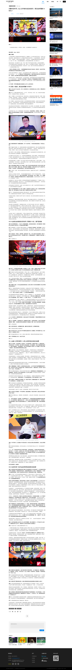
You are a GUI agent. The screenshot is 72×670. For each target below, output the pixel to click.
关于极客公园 (34, 656)
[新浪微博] (15, 611)
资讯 (43, 1)
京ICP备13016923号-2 (10, 668)
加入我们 (33, 660)
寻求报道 (33, 658)
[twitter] (18, 611)
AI (15, 608)
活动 (47, 1)
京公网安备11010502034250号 (20, 668)
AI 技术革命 (19, 608)
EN (57, 1)
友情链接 (33, 662)
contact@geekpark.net (15, 658)
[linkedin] (20, 611)
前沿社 (52, 1)
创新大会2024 (11, 608)
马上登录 (41, 630)
